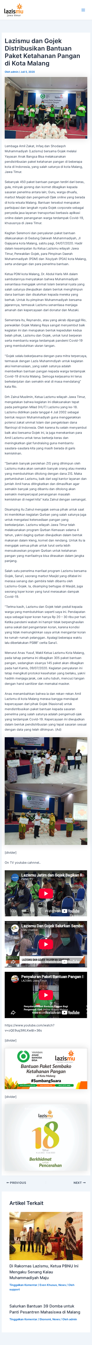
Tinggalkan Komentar (23, 1285)
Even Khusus (48, 1285)
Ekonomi (45, 1319)
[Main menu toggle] (83, 10)
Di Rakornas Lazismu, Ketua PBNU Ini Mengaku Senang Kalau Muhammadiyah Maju (44, 1272)
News (62, 1285)
